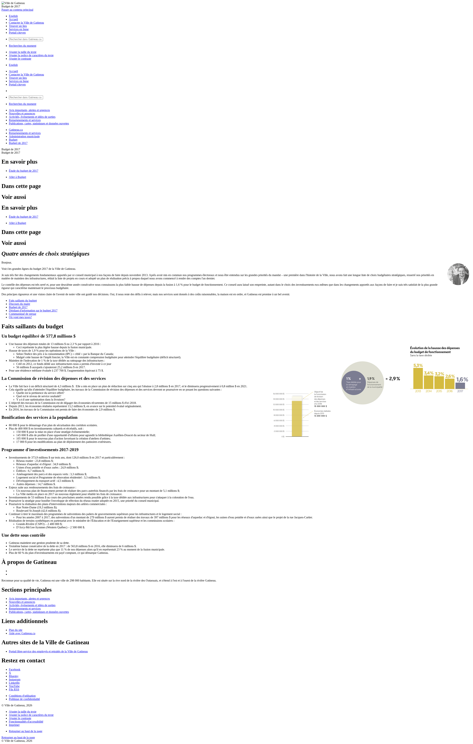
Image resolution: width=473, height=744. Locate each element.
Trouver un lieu (18, 26)
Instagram (14, 679)
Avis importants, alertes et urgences (29, 110)
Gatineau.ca (16, 129)
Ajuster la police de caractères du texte (31, 55)
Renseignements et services (25, 120)
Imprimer (14, 724)
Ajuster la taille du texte (22, 52)
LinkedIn (14, 682)
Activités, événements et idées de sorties (32, 116)
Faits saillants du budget (23, 300)
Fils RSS (14, 689)
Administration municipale (24, 136)
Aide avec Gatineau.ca (22, 633)
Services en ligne (19, 29)
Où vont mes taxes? (20, 317)
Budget (13, 139)
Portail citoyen (17, 32)
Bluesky (13, 676)
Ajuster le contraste (20, 58)
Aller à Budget (17, 177)
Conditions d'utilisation (22, 695)
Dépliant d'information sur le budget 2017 (33, 310)
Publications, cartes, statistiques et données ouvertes (39, 123)
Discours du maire (19, 303)
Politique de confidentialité (24, 699)
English (13, 16)
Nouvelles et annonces (22, 113)
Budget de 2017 (18, 143)
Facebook (14, 669)
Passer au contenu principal (17, 9)
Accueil (13, 19)
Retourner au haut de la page (25, 731)
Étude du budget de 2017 (23, 170)
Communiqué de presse (22, 313)
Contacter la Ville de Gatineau (26, 22)
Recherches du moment (22, 45)
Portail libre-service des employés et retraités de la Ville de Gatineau (48, 651)
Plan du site (15, 630)
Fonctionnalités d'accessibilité (26, 721)
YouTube (14, 686)
